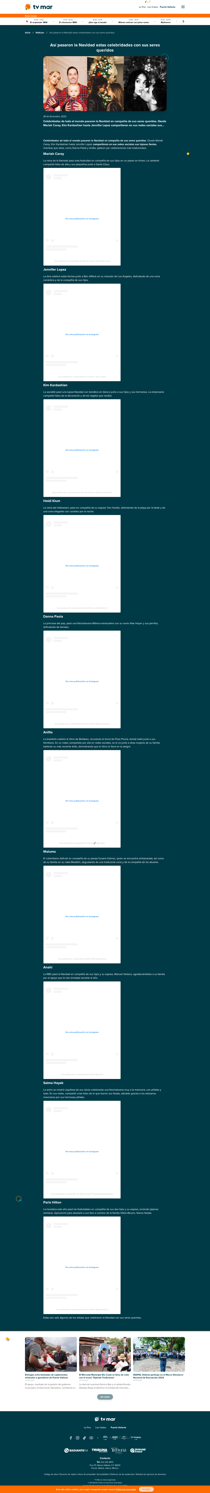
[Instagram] (77, 1438)
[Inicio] (38, 7)
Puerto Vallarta (118, 1427)
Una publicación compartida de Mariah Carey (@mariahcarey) (82, 261)
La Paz (87, 1427)
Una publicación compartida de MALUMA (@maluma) (82, 959)
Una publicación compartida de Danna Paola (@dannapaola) (82, 724)
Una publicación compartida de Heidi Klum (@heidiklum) (82, 608)
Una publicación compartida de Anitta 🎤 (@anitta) (82, 843)
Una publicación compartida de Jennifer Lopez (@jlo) (82, 376)
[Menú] (183, 7)
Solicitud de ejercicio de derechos (151, 1474)
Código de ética (51, 1474)
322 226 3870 (107, 1462)
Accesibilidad (103, 1474)
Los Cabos (100, 1427)
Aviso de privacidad (86, 1474)
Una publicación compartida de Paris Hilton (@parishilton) (82, 1309)
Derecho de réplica (68, 1474)
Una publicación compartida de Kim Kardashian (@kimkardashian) (82, 492)
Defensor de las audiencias (122, 1474)
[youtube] (91, 1438)
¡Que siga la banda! (98, 22)
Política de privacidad (126, 1489)
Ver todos (105, 1396)
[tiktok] (84, 1438)
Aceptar (146, 1489)
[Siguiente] (183, 21)
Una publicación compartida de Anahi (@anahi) (82, 1074)
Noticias (40, 32)
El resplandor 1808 (38, 22)
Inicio (28, 32)
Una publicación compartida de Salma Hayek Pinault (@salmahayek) (82, 1194)
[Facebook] (70, 1438)
